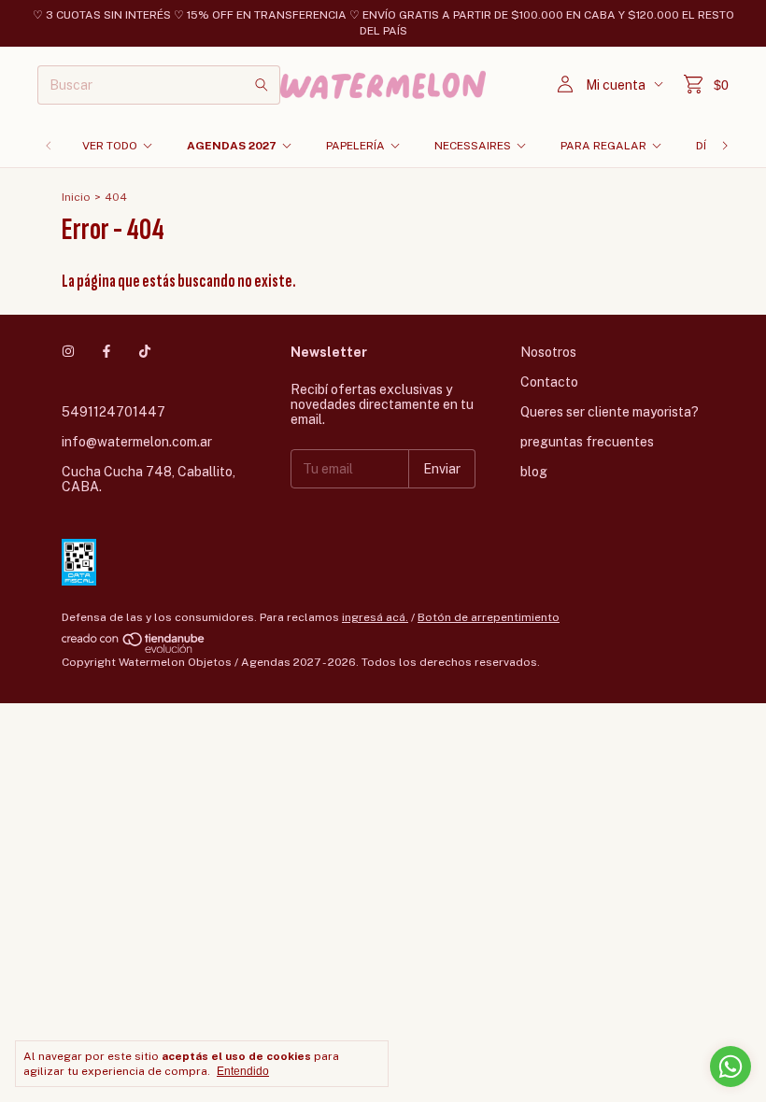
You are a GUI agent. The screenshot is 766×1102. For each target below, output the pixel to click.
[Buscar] (261, 85)
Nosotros (548, 352)
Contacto (549, 381)
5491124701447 (113, 411)
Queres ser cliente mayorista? (609, 411)
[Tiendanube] (134, 649)
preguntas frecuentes (587, 441)
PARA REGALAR (603, 145)
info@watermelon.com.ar (137, 441)
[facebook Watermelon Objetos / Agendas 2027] (106, 352)
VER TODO (109, 145)
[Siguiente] (725, 145)
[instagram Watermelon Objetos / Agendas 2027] (68, 352)
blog (533, 471)
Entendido (243, 1071)
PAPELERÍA (355, 145)
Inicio (76, 197)
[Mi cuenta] (565, 84)
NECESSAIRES (472, 145)
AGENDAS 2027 (232, 145)
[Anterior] (48, 145)
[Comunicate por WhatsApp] (730, 1066)
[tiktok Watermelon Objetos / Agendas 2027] (144, 352)
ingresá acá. (375, 617)
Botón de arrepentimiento (489, 617)
